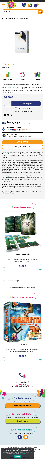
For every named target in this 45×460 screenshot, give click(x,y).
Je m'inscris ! (23, 421)
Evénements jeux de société (29, 447)
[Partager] (5, 115)
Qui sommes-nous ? (13, 447)
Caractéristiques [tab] (22, 147)
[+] (9, 102)
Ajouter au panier (26, 103)
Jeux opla (5, 67)
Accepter (17, 456)
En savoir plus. (24, 453)
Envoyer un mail (23, 405)
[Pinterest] (11, 115)
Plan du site (34, 452)
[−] (9, 105)
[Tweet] (8, 115)
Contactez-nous (22, 398)
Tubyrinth (22, 344)
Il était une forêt (22, 254)
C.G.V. (38, 449)
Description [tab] (22, 142)
